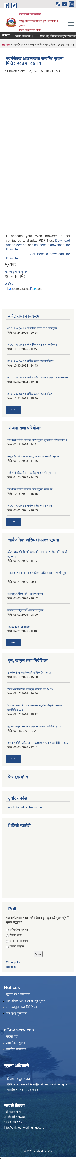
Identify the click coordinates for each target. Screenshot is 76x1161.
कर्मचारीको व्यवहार (19, 929)
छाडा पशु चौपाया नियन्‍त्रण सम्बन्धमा (54, 36)
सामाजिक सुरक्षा (15, 1043)
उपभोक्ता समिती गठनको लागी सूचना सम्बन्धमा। (30, 489)
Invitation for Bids (18, 626)
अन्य (13, 409)
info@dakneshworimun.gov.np (24, 1127)
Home (6, 44)
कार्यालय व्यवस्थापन (19, 940)
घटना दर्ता (12, 1036)
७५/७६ (9, 283)
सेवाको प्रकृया (17, 946)
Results (11, 966)
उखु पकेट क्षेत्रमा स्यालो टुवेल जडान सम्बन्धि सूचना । (34, 456)
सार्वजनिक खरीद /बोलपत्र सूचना (26, 1001)
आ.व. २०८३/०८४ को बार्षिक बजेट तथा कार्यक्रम (32, 328)
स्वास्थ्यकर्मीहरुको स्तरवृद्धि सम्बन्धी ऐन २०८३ (30, 689)
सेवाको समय (16, 935)
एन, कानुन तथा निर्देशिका (21, 1007)
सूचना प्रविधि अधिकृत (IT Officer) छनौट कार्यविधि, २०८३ (38, 742)
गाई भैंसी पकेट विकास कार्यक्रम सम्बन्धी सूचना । (31, 472)
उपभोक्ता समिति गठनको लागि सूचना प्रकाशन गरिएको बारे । (37, 440)
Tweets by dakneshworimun (24, 807)
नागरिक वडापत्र (16, 1049)
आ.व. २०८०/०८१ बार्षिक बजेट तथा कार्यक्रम (30, 394)
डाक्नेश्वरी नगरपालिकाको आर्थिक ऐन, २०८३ (29, 672)
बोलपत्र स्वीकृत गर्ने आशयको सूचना (25, 593)
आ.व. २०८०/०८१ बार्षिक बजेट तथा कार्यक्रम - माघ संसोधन (37, 377)
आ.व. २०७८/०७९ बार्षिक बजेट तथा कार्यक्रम (30, 505)
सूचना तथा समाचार (16, 271)
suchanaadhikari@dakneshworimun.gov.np (42, 1084)
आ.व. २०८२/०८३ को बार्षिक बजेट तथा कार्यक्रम (32, 344)
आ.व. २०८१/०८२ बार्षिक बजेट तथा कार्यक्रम (30, 361)
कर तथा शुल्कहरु (16, 1013)
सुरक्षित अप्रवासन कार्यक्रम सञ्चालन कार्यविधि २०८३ (34, 726)
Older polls (13, 962)
